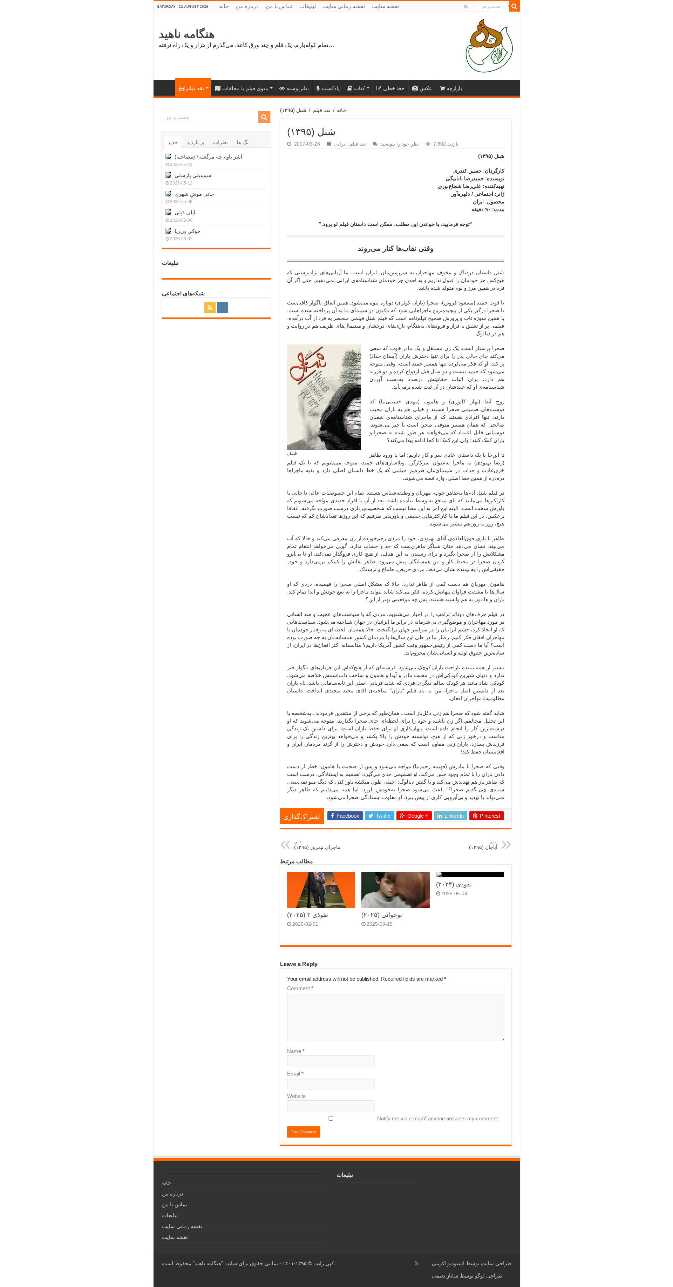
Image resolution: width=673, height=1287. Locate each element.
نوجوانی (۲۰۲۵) (381, 914)
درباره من (247, 6)
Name (296, 1051)
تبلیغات (307, 6)
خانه (224, 6)
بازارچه (454, 88)
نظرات (220, 142)
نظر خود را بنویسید (399, 144)
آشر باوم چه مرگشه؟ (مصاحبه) (208, 157)
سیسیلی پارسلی (193, 175)
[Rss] (466, 6)
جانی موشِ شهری (194, 194)
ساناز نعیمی (445, 1276)
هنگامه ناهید (187, 34)
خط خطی (394, 88)
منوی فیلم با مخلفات (245, 88)
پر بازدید (195, 142)
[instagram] (472, 7)
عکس (426, 88)
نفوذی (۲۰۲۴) (454, 884)
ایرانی (340, 144)
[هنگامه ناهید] (488, 45)
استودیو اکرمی (448, 1263)
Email (295, 1074)
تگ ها (243, 142)
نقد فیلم (195, 88)
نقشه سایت (385, 6)
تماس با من (279, 6)
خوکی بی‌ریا (187, 231)
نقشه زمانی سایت (344, 6)
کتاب (359, 88)
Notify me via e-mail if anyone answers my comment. (438, 1118)
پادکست (331, 88)
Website (296, 1096)
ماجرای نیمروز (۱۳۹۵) (317, 845)
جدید (173, 142)
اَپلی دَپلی (185, 212)
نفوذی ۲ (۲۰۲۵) (307, 914)
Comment (300, 988)
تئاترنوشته (297, 88)
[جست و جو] (514, 6)
